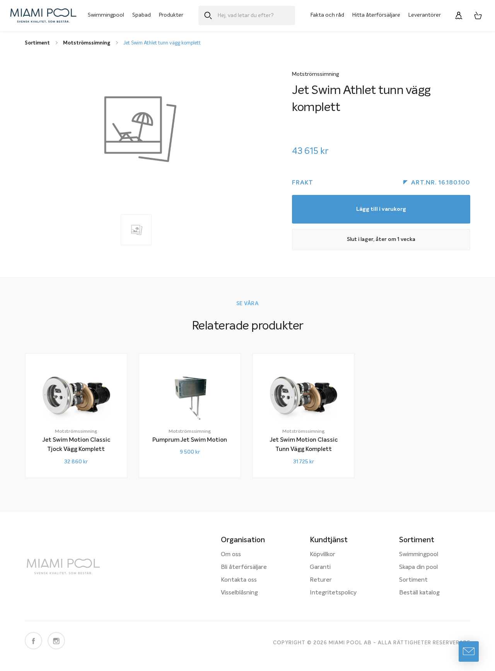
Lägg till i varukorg (381, 209)
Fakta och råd (327, 15)
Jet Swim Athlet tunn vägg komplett (162, 43)
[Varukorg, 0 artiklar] (478, 15)
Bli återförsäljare (244, 567)
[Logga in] (459, 15)
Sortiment (413, 580)
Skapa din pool (418, 567)
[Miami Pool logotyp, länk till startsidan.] (43, 15)
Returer (321, 580)
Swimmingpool (106, 15)
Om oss (231, 554)
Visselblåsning (239, 593)
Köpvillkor (322, 554)
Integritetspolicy (333, 593)
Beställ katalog (419, 593)
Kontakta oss (239, 580)
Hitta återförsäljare (376, 15)
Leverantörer (424, 15)
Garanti (320, 567)
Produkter (171, 15)
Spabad (141, 15)
